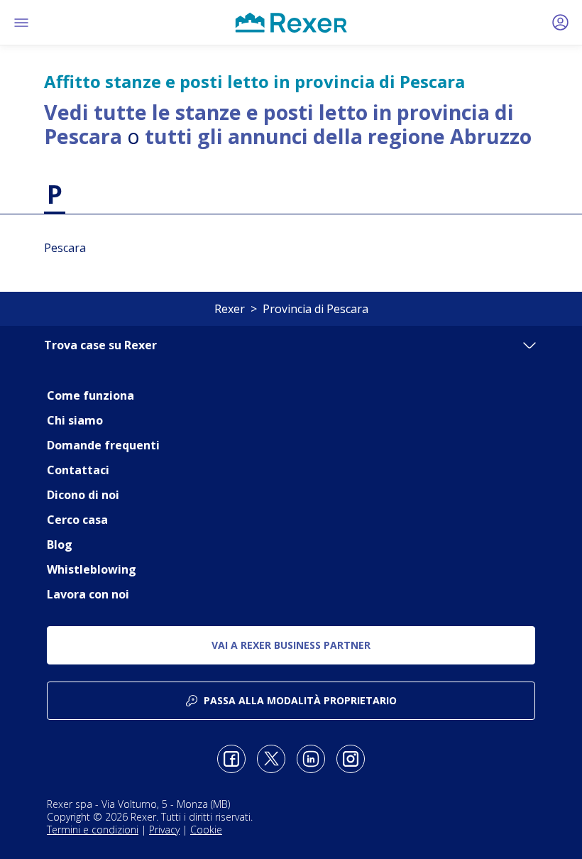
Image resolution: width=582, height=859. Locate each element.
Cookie (206, 829)
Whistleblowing (91, 569)
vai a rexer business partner (291, 645)
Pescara (65, 248)
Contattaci (78, 470)
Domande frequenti (103, 445)
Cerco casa (77, 519)
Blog (59, 544)
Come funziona (90, 395)
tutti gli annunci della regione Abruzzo (338, 136)
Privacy (164, 829)
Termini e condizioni (92, 829)
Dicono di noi (83, 495)
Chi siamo (75, 420)
